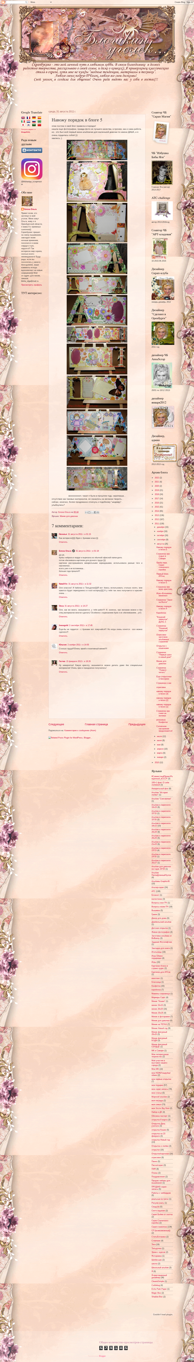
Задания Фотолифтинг (162, 942)
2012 (157, 519)
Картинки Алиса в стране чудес (160, 967)
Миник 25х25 (157, 1013)
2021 (157, 482)
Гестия (62, 661)
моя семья (156, 1104)
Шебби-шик (157, 1260)
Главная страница (96, 724)
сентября (161, 539)
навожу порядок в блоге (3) (163, 692)
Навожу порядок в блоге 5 (163, 548)
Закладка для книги (161, 948)
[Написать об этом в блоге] (89, 512)
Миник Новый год (159, 1028)
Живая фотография (161, 932)
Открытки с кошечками (162, 647)
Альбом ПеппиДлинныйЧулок (161, 874)
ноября (160, 531)
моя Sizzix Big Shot (160, 1108)
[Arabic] (34, 125)
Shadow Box (157, 1297)
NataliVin (63, 584)
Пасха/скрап (157, 1165)
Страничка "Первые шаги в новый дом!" (164, 654)
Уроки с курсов (158, 1252)
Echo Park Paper (159, 1289)
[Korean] (29, 125)
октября (161, 535)
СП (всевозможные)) (161, 1230)
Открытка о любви (160, 1146)
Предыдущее (137, 724)
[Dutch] (29, 121)
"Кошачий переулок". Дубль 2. (162, 619)
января (160, 757)
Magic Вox (156, 1293)
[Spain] (40, 118)
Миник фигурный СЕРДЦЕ (159, 1045)
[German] (34, 118)
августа (161, 544)
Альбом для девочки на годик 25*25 (161, 867)
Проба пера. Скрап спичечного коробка (162, 566)
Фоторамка (157, 1256)
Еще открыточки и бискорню (163, 677)
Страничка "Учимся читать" (161, 670)
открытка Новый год (161, 1140)
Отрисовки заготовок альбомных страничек (162, 638)
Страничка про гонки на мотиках (163, 713)
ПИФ (154, 1169)
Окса (61, 606)
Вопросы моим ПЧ (160, 907)
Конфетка (156, 986)
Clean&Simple (158, 1281)
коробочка (156, 990)
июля (159, 736)
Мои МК (155, 1069)
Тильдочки (156, 1248)
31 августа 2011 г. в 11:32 (79, 584)
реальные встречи (160, 1199)
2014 (157, 511)
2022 (157, 478)
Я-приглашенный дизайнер (159, 1276)
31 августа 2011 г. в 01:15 (79, 534)
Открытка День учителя (158, 1125)
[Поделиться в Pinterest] (97, 512)
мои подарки (157, 1085)
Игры (154, 962)
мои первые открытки (161, 1079)
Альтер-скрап (158, 887)
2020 (157, 486)
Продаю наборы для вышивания (161, 1181)
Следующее (56, 724)
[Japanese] (23, 125)
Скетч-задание (158, 1210)
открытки (156, 1150)
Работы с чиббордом (161, 1193)
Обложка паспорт (159, 1116)
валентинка (157, 899)
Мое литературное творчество (160, 1055)
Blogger (102, 1356)
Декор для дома (159, 918)
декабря (161, 527)
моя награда (157, 1100)
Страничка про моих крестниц (164, 588)
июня (159, 740)
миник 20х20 (157, 1009)
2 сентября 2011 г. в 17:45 (80, 625)
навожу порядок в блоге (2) (163, 699)
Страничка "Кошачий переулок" (162, 628)
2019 (157, 490)
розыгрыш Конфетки (162, 721)
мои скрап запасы (160, 1089)
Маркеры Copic (158, 997)
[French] (29, 118)
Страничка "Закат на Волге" (164, 601)
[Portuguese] (40, 121)
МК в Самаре (158, 1050)
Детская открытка (160, 928)
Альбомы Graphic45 (161, 881)
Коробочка (161, 613)
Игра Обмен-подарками (157, 957)
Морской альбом (159, 1097)
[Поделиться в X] (92, 512)
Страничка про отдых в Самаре (163, 556)
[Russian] (34, 121)
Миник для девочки (69, 516)
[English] (23, 118)
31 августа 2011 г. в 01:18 (87, 551)
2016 (157, 503)
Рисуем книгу (158, 1203)
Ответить (63, 542)
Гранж (154, 914)
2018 (157, 494)
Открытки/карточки (160, 1154)
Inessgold (63, 625)
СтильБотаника (159, 1237)
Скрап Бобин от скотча (162, 1214)
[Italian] (23, 121)
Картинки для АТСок (161, 972)
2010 (157, 762)
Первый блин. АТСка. (162, 575)
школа (154, 1263)
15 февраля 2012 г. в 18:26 (78, 661)
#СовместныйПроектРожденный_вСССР (162, 777)
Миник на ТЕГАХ (159, 1024)
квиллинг (156, 978)
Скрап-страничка (159, 1227)
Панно (154, 1161)
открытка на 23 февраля (158, 1134)
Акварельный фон (160, 788)
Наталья (63, 534)
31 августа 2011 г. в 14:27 (76, 606)
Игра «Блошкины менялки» (164, 594)
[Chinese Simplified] (40, 125)
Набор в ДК (157, 1112)
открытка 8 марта (159, 1120)
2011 (157, 523)
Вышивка (156, 910)
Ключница (156, 982)
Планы (155, 1173)
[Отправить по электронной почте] (86, 512)
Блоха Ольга (65, 551)
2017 (157, 498)
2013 (157, 515)
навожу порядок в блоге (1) (163, 705)
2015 (157, 507)
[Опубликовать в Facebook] (95, 512)
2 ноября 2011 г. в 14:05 (78, 645)
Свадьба (155, 1207)
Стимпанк (156, 1241)
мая (159, 745)
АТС (153, 891)
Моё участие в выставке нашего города (159, 1062)
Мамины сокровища (161, 994)
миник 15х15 (157, 1005)
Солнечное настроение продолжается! (164, 728)
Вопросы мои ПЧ (159, 903)
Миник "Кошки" (158, 1001)
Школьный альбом (160, 1267)
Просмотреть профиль (31, 285)
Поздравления (158, 1177)
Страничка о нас (163, 683)
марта (160, 753)
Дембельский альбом (161, 922)
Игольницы (157, 952)
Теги (154, 1244)
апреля (160, 749)
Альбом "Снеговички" (161, 799)
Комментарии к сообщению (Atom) (80, 730)
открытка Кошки (159, 1130)
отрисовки (161, 687)
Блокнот (155, 895)
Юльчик (63, 645)
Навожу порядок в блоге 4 (163, 607)
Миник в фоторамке (161, 1016)
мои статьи (157, 1093)
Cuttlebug (156, 1285)
